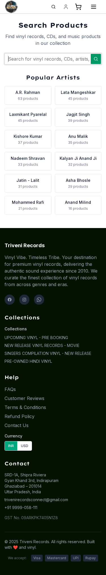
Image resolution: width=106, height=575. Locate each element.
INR (11, 446)
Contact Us (17, 425)
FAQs (10, 389)
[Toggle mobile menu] (93, 7)
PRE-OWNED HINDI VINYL (28, 361)
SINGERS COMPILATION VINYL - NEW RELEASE (48, 353)
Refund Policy (19, 416)
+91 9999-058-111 (21, 507)
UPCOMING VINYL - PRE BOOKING (36, 337)
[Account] (66, 7)
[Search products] (53, 7)
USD (24, 446)
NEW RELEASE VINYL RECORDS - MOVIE (42, 345)
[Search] (96, 59)
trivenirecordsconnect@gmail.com (36, 499)
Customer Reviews (24, 398)
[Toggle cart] (78, 7)
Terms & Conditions (25, 407)
